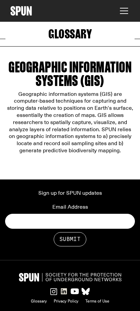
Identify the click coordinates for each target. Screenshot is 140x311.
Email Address (70, 207)
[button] (122, 11)
